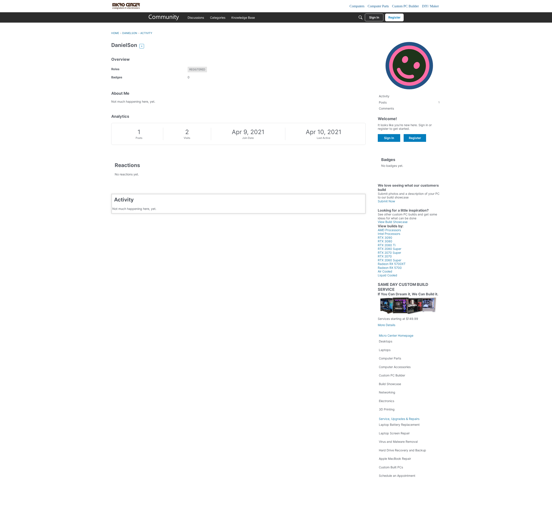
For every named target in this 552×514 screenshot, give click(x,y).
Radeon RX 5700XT (392, 264)
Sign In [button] (389, 138)
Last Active (323, 137)
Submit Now (386, 201)
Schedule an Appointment (397, 475)
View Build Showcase (393, 222)
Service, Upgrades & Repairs (399, 419)
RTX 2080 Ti (386, 245)
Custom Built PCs (391, 467)
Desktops (385, 341)
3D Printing (387, 409)
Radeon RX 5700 (390, 267)
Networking (387, 392)
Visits (187, 137)
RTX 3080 (385, 241)
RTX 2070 (385, 256)
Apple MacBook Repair (395, 458)
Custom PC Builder (392, 375)
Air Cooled (385, 271)
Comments (386, 108)
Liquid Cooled (387, 275)
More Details (386, 325)
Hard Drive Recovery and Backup (402, 450)
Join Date (248, 137)
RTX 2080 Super (389, 249)
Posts (139, 137)
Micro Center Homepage (396, 335)
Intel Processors (389, 233)
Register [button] (415, 138)
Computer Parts (390, 358)
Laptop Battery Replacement (399, 424)
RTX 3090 (385, 237)
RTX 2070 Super (389, 252)
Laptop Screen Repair (394, 433)
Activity (384, 96)
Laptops (384, 350)
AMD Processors (389, 230)
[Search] (360, 17)
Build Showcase (390, 384)
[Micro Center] (163, 17)
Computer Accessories (395, 367)
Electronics (386, 401)
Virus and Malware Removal (398, 441)
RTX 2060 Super (389, 260)
